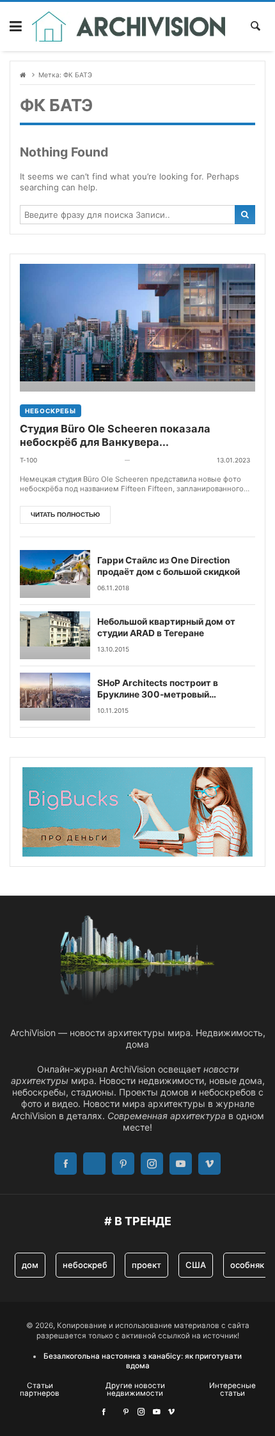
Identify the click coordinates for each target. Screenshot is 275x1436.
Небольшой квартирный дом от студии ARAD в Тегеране (166, 627)
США (195, 1265)
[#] (103, 1411)
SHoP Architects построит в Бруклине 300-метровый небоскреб (157, 689)
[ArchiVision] (129, 26)
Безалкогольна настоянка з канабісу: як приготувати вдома (142, 1361)
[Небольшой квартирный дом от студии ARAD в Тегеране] (55, 635)
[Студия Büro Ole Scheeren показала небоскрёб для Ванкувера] (137, 328)
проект (146, 1265)
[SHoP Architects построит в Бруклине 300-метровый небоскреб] (55, 697)
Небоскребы (50, 411)
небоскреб (85, 1265)
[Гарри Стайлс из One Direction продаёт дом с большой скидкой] (55, 574)
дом (30, 1265)
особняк (247, 1265)
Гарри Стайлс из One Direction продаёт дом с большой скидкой (168, 566)
